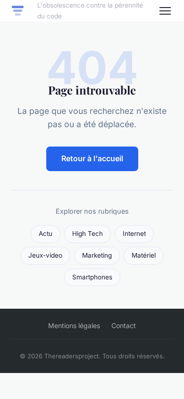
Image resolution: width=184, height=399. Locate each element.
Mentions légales (74, 325)
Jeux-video (45, 255)
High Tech (87, 233)
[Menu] (165, 10)
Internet (134, 233)
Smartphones (92, 277)
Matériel (144, 255)
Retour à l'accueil (92, 158)
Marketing (97, 255)
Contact (123, 325)
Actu (45, 233)
